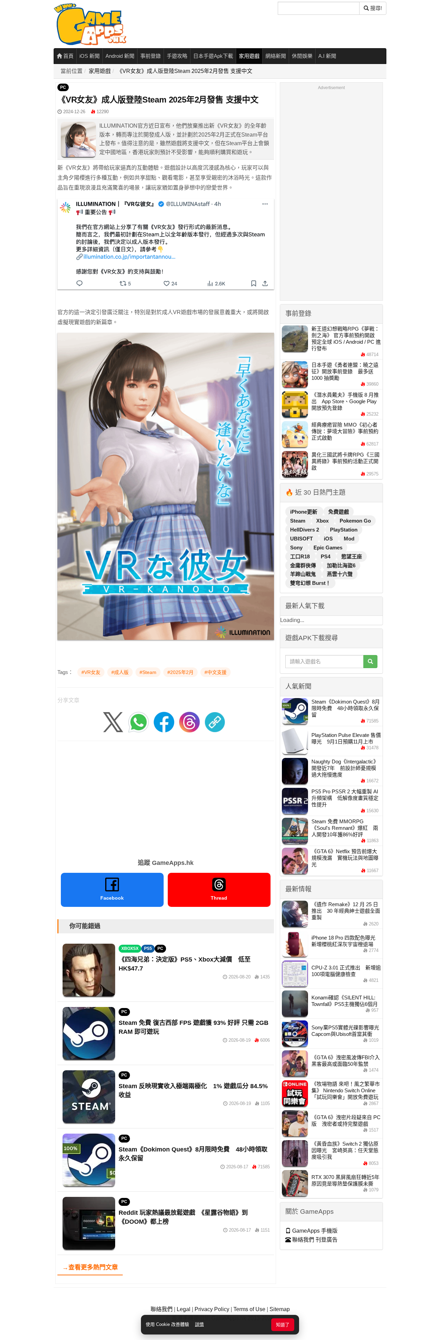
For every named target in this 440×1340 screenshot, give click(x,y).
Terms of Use (249, 1309)
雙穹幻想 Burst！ (310, 583)
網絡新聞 (275, 56)
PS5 (148, 948)
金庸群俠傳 (303, 565)
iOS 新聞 (89, 56)
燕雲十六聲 (340, 574)
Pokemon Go (355, 521)
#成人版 (120, 672)
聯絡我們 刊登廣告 (314, 1240)
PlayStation (344, 530)
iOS (329, 539)
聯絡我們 (162, 1309)
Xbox (323, 521)
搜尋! (375, 8)
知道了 (282, 1324)
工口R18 (300, 556)
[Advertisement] (165, 797)
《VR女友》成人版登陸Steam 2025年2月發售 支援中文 (184, 71)
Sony (297, 547)
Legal (183, 1309)
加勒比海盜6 (341, 565)
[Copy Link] (215, 722)
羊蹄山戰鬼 (303, 574)
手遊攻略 (177, 56)
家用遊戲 (249, 56)
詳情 (199, 1324)
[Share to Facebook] (164, 722)
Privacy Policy (212, 1309)
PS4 (326, 556)
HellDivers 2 (305, 530)
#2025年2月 (180, 672)
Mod (349, 539)
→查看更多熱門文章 (90, 1267)
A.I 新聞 (327, 56)
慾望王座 (351, 556)
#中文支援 (216, 672)
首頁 (68, 56)
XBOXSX (130, 948)
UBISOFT (302, 539)
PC (63, 87)
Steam (298, 521)
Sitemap (280, 1309)
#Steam (148, 672)
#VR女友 (90, 672)
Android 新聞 (120, 56)
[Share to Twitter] (113, 722)
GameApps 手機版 (314, 1231)
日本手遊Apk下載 (213, 56)
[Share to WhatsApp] (138, 722)
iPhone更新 (304, 512)
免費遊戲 (338, 512)
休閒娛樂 (302, 56)
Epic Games (328, 547)
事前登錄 (150, 56)
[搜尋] (370, 661)
